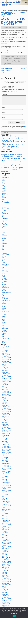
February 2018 (6, 501)
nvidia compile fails (19, 161)
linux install (5, 265)
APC (3, 182)
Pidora (4, 289)
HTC (3, 248)
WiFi (3, 335)
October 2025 (5, 361)
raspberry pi (13, 165)
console (4, 207)
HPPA (3, 246)
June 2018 (5, 495)
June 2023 (5, 400)
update (21, 167)
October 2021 (5, 432)
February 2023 (6, 406)
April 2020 (5, 460)
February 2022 (6, 425)
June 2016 (5, 532)
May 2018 (4, 496)
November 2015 (6, 543)
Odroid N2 (5, 281)
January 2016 (5, 540)
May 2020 (4, 458)
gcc (3, 234)
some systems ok (6, 313)
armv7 (18, 154)
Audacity (4, 190)
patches (4, 286)
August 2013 (5, 586)
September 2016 (6, 528)
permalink (8, 63)
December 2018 (6, 485)
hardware (4, 243)
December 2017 (6, 504)
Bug (3, 199)
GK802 (4, 239)
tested (10, 167)
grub (3, 240)
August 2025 (5, 364)
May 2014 (4, 572)
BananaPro (5, 194)
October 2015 (5, 545)
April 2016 (5, 536)
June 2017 (5, 514)
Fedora (4, 226)
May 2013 (4, 591)
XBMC (4, 342)
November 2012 (6, 600)
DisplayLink (5, 213)
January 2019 (5, 484)
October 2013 (5, 583)
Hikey (3, 245)
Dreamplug (5, 218)
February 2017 (6, 520)
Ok (14, 615)
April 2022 (5, 422)
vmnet (5, 170)
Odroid (4, 278)
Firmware (4, 228)
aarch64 (10, 56)
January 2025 (5, 375)
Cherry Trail (5, 201)
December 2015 (6, 542)
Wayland (4, 331)
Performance (5, 287)
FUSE (3, 232)
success (18, 58)
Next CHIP (5, 272)
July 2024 (4, 383)
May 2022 (4, 421)
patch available (24, 163)
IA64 (3, 250)
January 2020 (5, 465)
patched (2, 165)
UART (3, 317)
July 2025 (4, 365)
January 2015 (5, 559)
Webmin (4, 333)
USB (3, 324)
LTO (3, 267)
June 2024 (5, 384)
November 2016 (6, 525)
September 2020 (6, 452)
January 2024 (5, 391)
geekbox (4, 235)
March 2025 (5, 372)
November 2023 (6, 392)
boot (21, 154)
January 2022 (5, 427)
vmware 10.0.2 (21, 170)
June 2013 (5, 589)
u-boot (16, 167)
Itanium (4, 256)
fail (8, 158)
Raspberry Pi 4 (6, 298)
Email (4, 112)
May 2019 (4, 477)
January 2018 (5, 502)
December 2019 (6, 466)
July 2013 (4, 588)
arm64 (9, 60)
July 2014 (4, 569)
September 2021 (6, 433)
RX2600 (4, 306)
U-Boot (4, 316)
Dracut (4, 215)
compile (3, 156)
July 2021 (4, 436)
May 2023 (4, 402)
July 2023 (4, 399)
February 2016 (6, 539)
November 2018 (6, 487)
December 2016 (6, 523)
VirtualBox (5, 328)
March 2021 (5, 443)
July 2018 (4, 493)
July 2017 (4, 512)
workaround (4, 172)
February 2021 (6, 444)
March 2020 (5, 462)
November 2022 (6, 411)
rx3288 (4, 308)
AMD (3, 179)
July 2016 (4, 531)
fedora (11, 158)
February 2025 (6, 373)
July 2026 (4, 348)
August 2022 (5, 416)
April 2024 (5, 388)
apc (8, 154)
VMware (4, 330)
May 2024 (4, 386)
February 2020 (6, 463)
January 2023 (5, 408)
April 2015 (5, 554)
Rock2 (3, 305)
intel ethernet (5, 254)
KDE (3, 257)
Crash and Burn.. (6, 209)
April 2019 (5, 479)
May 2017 (4, 515)
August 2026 (5, 347)
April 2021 (5, 441)
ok (7, 163)
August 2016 (5, 529)
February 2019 (6, 482)
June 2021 (5, 438)
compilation (21, 56)
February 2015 (6, 558)
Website (4, 117)
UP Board (4, 320)
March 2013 (5, 594)
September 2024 (6, 381)
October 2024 (5, 380)
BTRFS (4, 198)
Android (4, 180)
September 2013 (6, 584)
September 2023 (6, 395)
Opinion (4, 283)
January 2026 (5, 356)
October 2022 (5, 413)
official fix (13, 62)
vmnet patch (9, 170)
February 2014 (6, 577)
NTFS (3, 273)
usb (24, 167)
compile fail (15, 60)
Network (4, 269)
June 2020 (5, 457)
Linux (3, 262)
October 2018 (5, 488)
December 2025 (6, 358)
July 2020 (4, 455)
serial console (6, 311)
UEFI (3, 319)
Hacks (3, 242)
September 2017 (6, 509)
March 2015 (5, 556)
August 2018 (5, 492)
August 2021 (5, 435)
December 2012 (6, 599)
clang (3, 204)
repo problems (6, 300)
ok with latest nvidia (13, 163)
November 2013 (6, 581)
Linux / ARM (12, 58)
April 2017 (5, 517)
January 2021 (5, 446)
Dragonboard (5, 217)
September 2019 (6, 471)
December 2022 (6, 410)
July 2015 (4, 550)
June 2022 (5, 419)
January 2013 (5, 597)
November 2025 (6, 359)
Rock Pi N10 (5, 303)
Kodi (3, 261)
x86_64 (9, 171)
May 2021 (4, 440)
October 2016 (5, 526)
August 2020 (5, 454)
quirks (3, 294)
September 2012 (6, 603)
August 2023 (5, 397)
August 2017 (5, 510)
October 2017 (5, 507)
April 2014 (5, 573)
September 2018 (6, 490)
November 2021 (6, 430)
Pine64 (4, 291)
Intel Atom (4, 253)
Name (4, 107)
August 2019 (5, 473)
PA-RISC (4, 284)
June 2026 (5, 350)
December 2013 (6, 580)
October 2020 (5, 451)
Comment (5, 94)
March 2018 (5, 499)
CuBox (4, 210)
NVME (4, 276)
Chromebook (5, 202)
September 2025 (6, 362)
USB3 (3, 325)
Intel (3, 251)
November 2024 (6, 378)
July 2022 (4, 417)
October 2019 (5, 469)
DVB (3, 221)
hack (19, 158)
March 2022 (5, 424)
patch (18, 62)
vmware (15, 170)
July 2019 (4, 474)
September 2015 (6, 547)
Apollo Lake (5, 183)
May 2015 (4, 553)
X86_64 (4, 341)
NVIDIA (4, 275)
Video (3, 327)
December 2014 (6, 561)
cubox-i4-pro (14, 156)
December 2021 (6, 429)
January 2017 (5, 521)
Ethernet (4, 224)
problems (7, 165)
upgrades (4, 322)
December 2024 (6, 377)
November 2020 (6, 449)
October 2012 (5, 602)
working (4, 339)
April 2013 (5, 592)
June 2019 (5, 476)
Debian (4, 212)
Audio (3, 191)
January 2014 (5, 578)
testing (13, 167)
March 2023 (5, 405)
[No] (26, 612)
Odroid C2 (5, 280)
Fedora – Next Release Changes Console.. (14, 137)
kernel (6, 58)
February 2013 (6, 595)
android (5, 154)
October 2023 (5, 394)
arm (11, 154)
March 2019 (5, 480)
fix (3, 58)
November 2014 (6, 562)
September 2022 (6, 414)
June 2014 (5, 570)
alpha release (5, 177)
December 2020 (6, 447)
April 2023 (5, 403)
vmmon (2, 170)
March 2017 (5, 518)
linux (9, 62)
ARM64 (15, 56)
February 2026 (6, 355)
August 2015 (5, 548)
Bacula (4, 193)
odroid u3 (4, 163)
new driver (8, 161)
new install (5, 270)
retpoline (4, 302)
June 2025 (5, 367)
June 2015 (5, 551)
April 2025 (5, 370)
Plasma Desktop (6, 292)
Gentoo (4, 237)
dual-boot (4, 220)
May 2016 (4, 534)
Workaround (5, 338)
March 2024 (5, 389)
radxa (3, 295)
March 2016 (5, 537)
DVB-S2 (4, 223)
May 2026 (4, 351)
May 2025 (4, 369)
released (20, 165)
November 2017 (6, 506)
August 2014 (5, 567)
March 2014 (5, 575)
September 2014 (6, 565)
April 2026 (5, 353)
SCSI (3, 309)
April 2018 (5, 498)
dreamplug (4, 158)
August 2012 (5, 605)
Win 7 (3, 336)
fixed (16, 158)
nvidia (13, 161)
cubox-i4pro (19, 156)
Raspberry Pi (5, 297)
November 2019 (6, 468)
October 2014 (5, 564)
